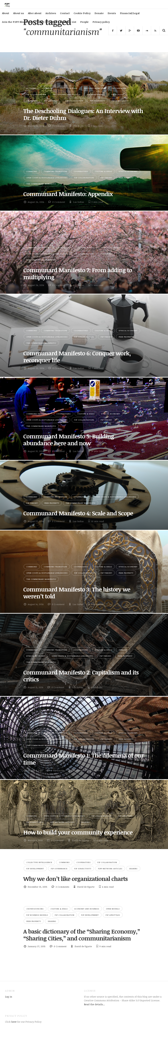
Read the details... (94, 1004)
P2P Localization (74, 100)
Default (123, 650)
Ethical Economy (128, 171)
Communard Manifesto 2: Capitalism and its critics (81, 675)
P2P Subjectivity (34, 822)
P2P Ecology (118, 94)
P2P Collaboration (36, 94)
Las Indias (78, 201)
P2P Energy (31, 100)
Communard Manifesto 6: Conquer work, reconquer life (77, 356)
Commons (48, 88)
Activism (31, 88)
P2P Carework (119, 88)
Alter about (35, 13)
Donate (99, 13)
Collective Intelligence (39, 862)
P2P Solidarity (97, 100)
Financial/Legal (129, 13)
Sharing (85, 822)
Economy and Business (86, 908)
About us (18, 13)
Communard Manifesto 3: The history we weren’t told (76, 592)
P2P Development (96, 94)
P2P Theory (106, 177)
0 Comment (58, 125)
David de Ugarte (80, 840)
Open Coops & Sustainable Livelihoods (46, 177)
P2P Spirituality (120, 100)
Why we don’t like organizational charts (75, 879)
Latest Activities (47, 21)
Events (112, 13)
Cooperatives (81, 171)
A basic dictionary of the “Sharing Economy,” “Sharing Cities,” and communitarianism (81, 934)
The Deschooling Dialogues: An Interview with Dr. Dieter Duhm (83, 114)
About (5, 13)
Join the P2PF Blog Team (17, 21)
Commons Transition (55, 171)
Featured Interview (94, 88)
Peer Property (126, 177)
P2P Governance (59, 868)
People (84, 21)
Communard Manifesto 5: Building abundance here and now (68, 439)
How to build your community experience (78, 832)
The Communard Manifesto (41, 183)
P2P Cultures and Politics (66, 94)
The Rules (78, 125)
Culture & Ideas (68, 88)
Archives (50, 13)
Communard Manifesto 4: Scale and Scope (78, 513)
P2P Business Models (37, 915)
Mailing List (68, 21)
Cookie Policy (82, 13)
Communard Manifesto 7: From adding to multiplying (77, 273)
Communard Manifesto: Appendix (68, 194)
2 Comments (62, 886)
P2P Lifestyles (51, 100)
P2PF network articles (62, 822)
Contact (65, 13)
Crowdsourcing (35, 908)
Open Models (113, 908)
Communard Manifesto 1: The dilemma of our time (83, 758)
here (14, 1021)
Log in (8, 996)
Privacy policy (101, 21)
